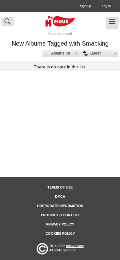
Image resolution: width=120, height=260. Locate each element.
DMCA (60, 196)
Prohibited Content (60, 215)
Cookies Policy (60, 233)
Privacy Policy (60, 224)
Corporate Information (60, 206)
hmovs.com (75, 246)
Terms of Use (60, 187)
